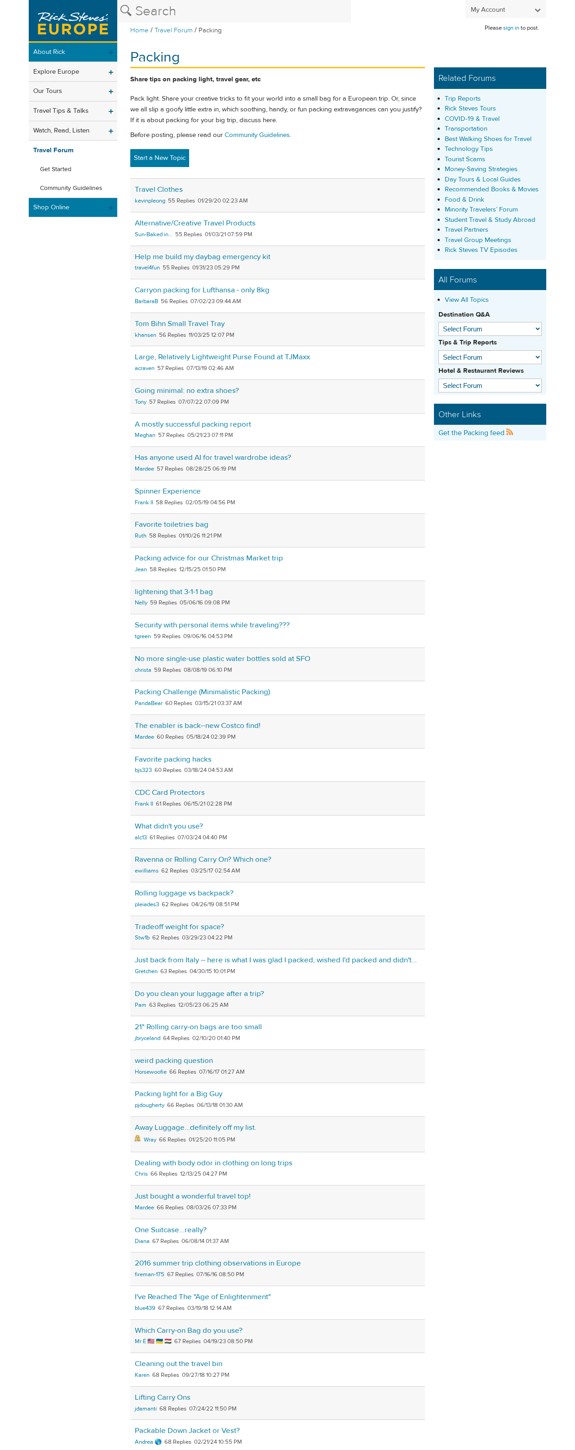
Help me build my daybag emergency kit (202, 257)
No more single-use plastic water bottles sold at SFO (222, 659)
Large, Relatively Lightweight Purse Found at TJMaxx (222, 357)
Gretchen (146, 971)
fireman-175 (149, 1274)
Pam (140, 1005)
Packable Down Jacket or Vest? (187, 1431)
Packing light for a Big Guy (178, 1094)
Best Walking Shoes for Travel (488, 139)
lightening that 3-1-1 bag (174, 592)
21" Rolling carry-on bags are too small (198, 1027)
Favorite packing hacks (173, 759)
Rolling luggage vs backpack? (184, 893)
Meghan (145, 435)
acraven (145, 368)
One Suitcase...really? (171, 1230)
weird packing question (174, 1061)
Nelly (141, 602)
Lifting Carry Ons (162, 1397)
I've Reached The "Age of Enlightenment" (203, 1297)
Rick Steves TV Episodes (481, 250)
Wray (150, 1139)
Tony (140, 401)
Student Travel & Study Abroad (490, 220)
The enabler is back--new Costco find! (198, 726)
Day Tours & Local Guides (483, 179)
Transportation (466, 128)
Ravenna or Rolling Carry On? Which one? (203, 859)
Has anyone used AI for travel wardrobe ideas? (213, 458)
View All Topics (467, 299)
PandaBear (149, 703)
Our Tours (47, 91)
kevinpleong (150, 200)
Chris (141, 1173)
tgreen (143, 636)
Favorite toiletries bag (171, 524)
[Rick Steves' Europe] (73, 21)
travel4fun (147, 267)
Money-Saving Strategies (481, 169)
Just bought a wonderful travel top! (193, 1196)
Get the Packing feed (472, 432)
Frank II (144, 502)
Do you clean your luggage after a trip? (199, 994)
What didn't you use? (169, 826)
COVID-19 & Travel (472, 119)
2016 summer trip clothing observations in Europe (218, 1263)
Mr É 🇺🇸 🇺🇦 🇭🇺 (153, 1341)
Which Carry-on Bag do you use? (189, 1330)
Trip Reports (463, 98)
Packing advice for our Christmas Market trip (209, 558)
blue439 (145, 1308)
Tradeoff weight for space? (179, 927)
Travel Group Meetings (478, 240)
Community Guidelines (71, 188)
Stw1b (142, 937)
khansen (145, 335)
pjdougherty (149, 1105)
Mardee (144, 468)
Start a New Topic (160, 158)
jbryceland (147, 1038)
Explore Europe (56, 71)
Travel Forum (174, 30)
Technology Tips (469, 149)
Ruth (140, 535)
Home (139, 30)
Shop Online (51, 207)
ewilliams (147, 870)
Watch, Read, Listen (61, 130)
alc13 (141, 837)
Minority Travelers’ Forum (481, 209)
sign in (511, 27)
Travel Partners (466, 229)
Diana (142, 1241)
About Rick (49, 52)
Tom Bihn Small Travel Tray (180, 324)
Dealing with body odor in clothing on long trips (213, 1163)
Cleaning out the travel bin (178, 1364)
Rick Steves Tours (470, 108)
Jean (141, 569)
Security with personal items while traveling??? (212, 625)
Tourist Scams (465, 159)
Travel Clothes (159, 189)
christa (143, 670)
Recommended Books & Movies (492, 189)
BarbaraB (146, 301)
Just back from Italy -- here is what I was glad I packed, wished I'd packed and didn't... (276, 960)
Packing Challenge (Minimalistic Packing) (202, 692)
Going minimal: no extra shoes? (187, 391)
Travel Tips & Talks (60, 110)
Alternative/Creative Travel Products (195, 223)
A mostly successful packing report (193, 424)
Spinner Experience (168, 491)
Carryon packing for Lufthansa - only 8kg (202, 290)
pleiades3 (147, 904)
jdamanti (146, 1408)
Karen (142, 1375)
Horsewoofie (151, 1071)
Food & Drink (464, 199)
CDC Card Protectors (170, 793)
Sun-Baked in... (153, 234)
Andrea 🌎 (148, 1442)
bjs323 (143, 770)
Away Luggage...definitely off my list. (196, 1128)
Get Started (55, 169)
